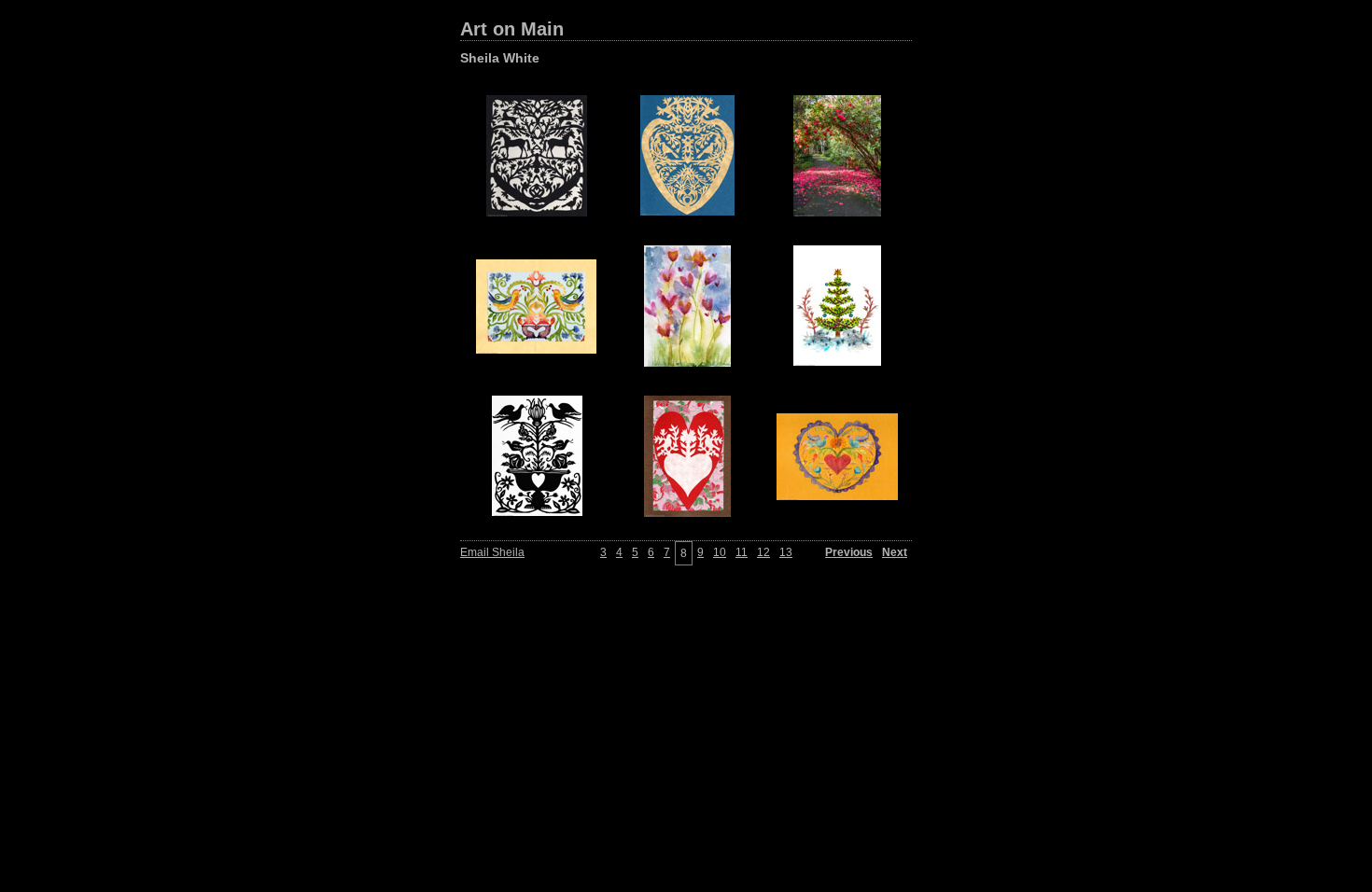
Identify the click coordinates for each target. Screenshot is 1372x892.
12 (763, 552)
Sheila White (499, 57)
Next (894, 552)
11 (741, 552)
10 (719, 552)
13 (785, 552)
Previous (849, 552)
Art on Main (512, 29)
